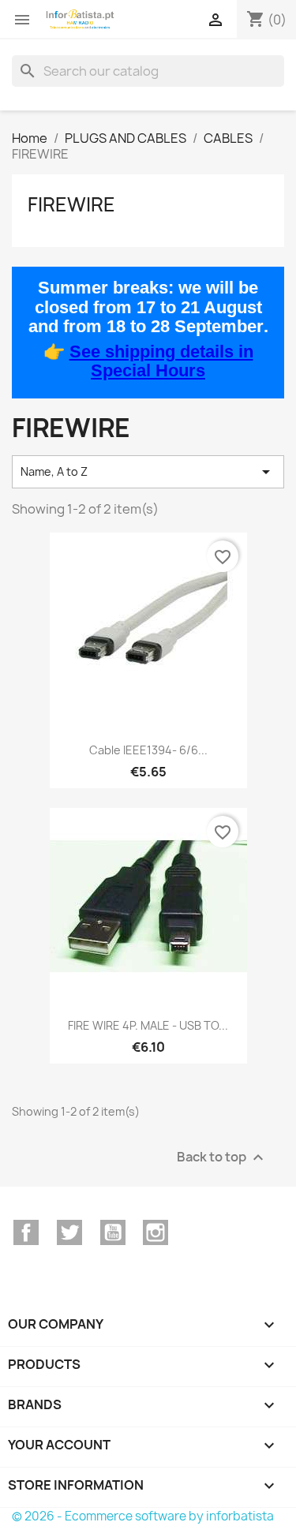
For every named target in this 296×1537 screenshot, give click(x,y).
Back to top (222, 1157)
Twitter (69, 1232)
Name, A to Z (148, 471)
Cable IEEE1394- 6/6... (148, 749)
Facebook (26, 1232)
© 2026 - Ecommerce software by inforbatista (143, 1516)
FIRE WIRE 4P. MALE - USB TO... (148, 1025)
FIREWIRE (71, 204)
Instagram (155, 1232)
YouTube (113, 1232)
